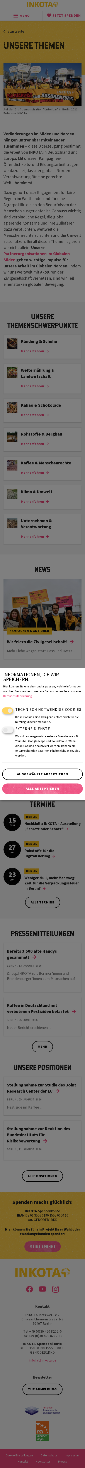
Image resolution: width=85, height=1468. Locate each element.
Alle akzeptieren (42, 788)
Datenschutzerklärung (17, 696)
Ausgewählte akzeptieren (42, 774)
